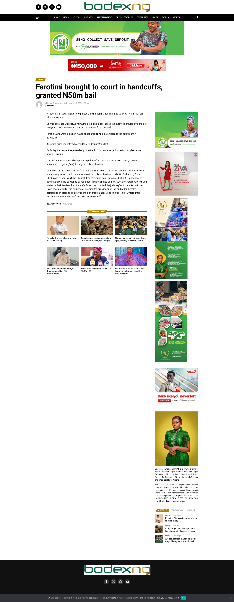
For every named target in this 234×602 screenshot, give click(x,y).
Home (57, 17)
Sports (176, 17)
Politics (76, 17)
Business (88, 17)
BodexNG (51, 106)
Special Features (124, 17)
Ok (183, 598)
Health (155, 17)
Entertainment (104, 17)
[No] (230, 598)
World (165, 17)
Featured (68, 204)
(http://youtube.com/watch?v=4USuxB (105, 178)
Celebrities (142, 17)
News (66, 17)
